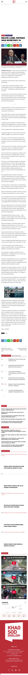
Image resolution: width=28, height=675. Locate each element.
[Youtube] (19, 670)
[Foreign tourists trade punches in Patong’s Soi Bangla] (14, 540)
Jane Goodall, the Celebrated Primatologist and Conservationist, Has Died (16, 373)
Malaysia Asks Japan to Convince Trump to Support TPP (7, 350)
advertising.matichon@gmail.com (15, 660)
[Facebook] (8, 670)
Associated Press (6, 42)
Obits (6, 333)
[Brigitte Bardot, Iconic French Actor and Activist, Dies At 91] (4, 360)
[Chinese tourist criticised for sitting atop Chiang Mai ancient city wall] (14, 463)
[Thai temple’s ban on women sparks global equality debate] (14, 521)
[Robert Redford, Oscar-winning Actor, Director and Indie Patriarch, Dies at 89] (4, 379)
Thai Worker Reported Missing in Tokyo (22, 349)
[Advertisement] (14, 20)
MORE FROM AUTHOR (16, 355)
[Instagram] (12, 670)
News (3, 35)
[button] (26, 1)
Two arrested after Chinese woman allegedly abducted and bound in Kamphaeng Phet (12, 446)
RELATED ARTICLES (6, 355)
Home (2, 4)
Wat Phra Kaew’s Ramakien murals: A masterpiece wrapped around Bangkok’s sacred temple (13, 431)
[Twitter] (15, 670)
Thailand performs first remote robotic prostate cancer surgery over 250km (13, 442)
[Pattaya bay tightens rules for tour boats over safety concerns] (14, 502)
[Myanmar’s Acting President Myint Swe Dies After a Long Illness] (4, 385)
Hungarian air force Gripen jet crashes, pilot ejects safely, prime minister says (12, 439)
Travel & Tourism (5, 451)
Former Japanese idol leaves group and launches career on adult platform (13, 409)
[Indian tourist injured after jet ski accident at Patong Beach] (14, 482)
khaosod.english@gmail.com (15, 655)
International (7, 4)
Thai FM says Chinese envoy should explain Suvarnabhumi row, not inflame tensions (12, 422)
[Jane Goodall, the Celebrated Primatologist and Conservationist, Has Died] (4, 373)
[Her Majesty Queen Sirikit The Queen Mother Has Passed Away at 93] (4, 367)
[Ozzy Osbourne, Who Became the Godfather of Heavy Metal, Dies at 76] (4, 392)
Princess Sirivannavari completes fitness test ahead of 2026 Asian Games (12, 416)
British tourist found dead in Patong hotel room (13, 419)
